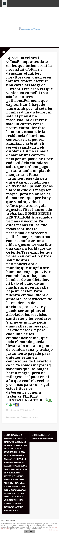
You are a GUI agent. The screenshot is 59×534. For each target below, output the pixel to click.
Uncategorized (14, 417)
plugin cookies (53, 530)
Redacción (31, 410)
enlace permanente (30, 417)
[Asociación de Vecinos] (29, 29)
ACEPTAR (29, 532)
